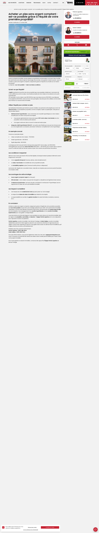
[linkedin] (95, 4)
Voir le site (77, 87)
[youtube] (88, 4)
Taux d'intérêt (80, 71)
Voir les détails (87, 87)
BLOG (44, 2)
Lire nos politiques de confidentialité (30, 529)
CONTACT (55, 2)
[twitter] (97, 4)
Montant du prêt (68, 71)
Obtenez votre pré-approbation (77, 55)
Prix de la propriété (68, 66)
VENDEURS (28, 2)
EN (63, 2)
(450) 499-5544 (92, 3)
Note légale (68, 87)
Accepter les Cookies (50, 527)
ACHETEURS (21, 2)
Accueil (10, 9)
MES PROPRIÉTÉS (12, 2)
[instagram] (93, 4)
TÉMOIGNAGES (37, 2)
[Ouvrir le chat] (95, 529)
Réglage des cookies (32, 527)
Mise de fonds (78, 66)
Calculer (70, 83)
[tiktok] (86, 4)
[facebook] (90, 4)
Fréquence (80, 76)
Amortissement (68, 76)
